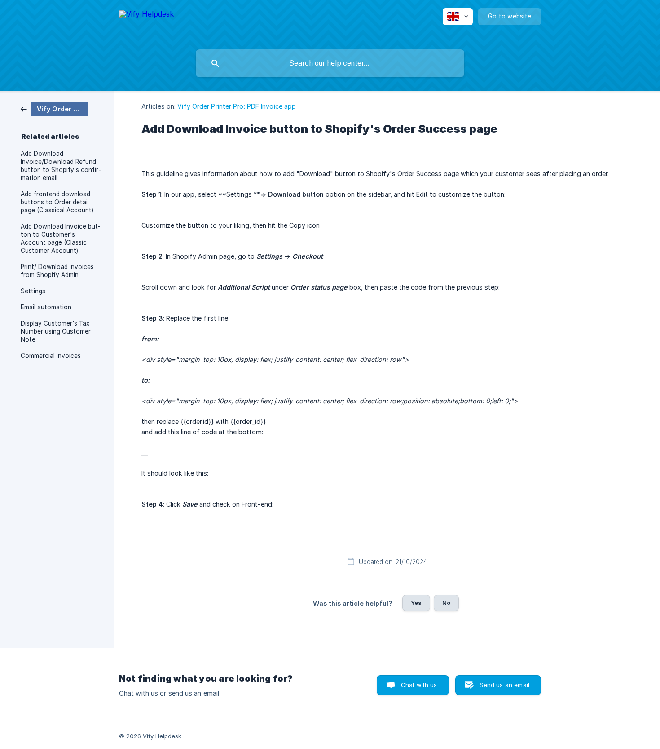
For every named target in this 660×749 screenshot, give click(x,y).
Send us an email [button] (504, 684)
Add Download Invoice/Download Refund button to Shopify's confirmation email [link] (61, 165)
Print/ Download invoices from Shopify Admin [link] (57, 270)
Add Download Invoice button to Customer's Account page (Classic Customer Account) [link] (61, 238)
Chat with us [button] (419, 684)
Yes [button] (416, 602)
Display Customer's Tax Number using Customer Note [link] (56, 331)
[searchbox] (330, 63)
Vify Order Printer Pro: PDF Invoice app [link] (236, 106)
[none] (146, 22)
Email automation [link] (46, 307)
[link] (54, 108)
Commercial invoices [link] (51, 355)
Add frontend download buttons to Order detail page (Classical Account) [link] (57, 202)
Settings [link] (33, 291)
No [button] (446, 602)
